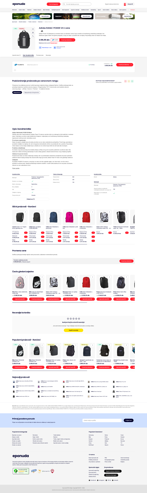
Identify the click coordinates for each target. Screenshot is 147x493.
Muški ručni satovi (57, 441)
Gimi (106, 443)
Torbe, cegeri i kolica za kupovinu (61, 439)
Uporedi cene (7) (121, 299)
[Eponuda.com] (18, 4)
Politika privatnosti (93, 459)
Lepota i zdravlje (75, 10)
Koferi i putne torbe (37, 439)
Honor (122, 445)
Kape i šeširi (36, 437)
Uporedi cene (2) (104, 299)
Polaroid (107, 439)
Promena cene (39, 55)
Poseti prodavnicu (124, 64)
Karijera (122, 461)
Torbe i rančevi (32, 22)
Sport (99, 10)
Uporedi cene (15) (70, 299)
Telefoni (29, 10)
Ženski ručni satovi (37, 441)
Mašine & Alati (85, 10)
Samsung (91, 435)
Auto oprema (122, 10)
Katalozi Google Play (94, 474)
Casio (122, 435)
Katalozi (133, 10)
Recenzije (48, 55)
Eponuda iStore (92, 472)
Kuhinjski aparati (56, 10)
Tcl (121, 443)
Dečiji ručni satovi (16, 443)
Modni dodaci (22, 22)
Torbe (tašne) (56, 435)
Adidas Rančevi (49, 22)
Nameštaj (93, 10)
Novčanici (35, 435)
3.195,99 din (109, 66)
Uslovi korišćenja (125, 457)
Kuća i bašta (106, 10)
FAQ (106, 457)
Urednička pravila (125, 459)
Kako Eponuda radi (93, 457)
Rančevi (40, 22)
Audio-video (22, 10)
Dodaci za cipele (16, 441)
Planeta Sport (53, 43)
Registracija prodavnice (112, 4)
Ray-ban (123, 441)
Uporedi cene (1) (16, 55)
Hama (106, 435)
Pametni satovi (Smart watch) (40, 443)
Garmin (90, 441)
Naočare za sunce (16, 435)
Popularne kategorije (19, 432)
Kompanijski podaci (109, 459)
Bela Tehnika (46, 10)
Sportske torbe (16, 439)
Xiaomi (106, 445)
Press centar (108, 461)
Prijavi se (129, 420)
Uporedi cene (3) (20, 299)
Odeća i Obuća (37, 10)
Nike (90, 437)
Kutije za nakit (15, 437)
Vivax (90, 443)
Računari (14, 10)
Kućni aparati (65, 10)
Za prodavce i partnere (94, 461)
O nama (92, 455)
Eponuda (14, 22)
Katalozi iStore (92, 476)
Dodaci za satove (16, 445)
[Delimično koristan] (128, 81)
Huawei (122, 437)
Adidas (115, 177)
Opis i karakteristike (28, 55)
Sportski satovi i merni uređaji (60, 443)
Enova (122, 439)
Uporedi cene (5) (70, 367)
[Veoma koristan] (132, 81)
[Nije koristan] (125, 81)
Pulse (106, 437)
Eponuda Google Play (94, 470)
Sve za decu (114, 10)
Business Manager (111, 475)
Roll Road (91, 445)
